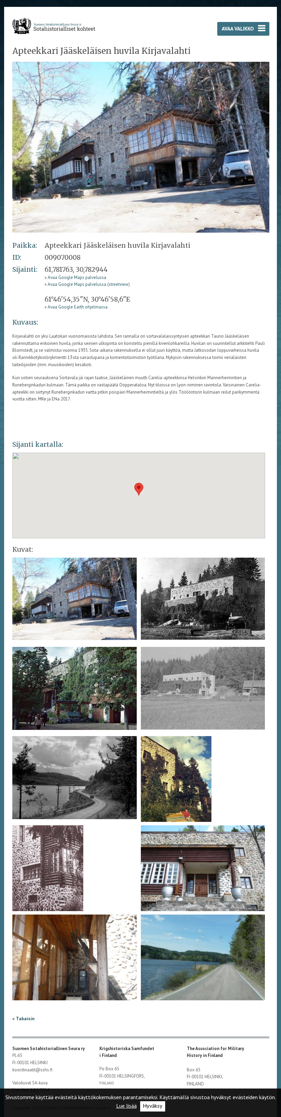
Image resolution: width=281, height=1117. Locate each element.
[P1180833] (203, 874)
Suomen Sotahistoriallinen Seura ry (49, 1048)
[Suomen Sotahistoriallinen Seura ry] (53, 26)
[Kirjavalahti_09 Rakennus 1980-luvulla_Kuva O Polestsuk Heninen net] (176, 786)
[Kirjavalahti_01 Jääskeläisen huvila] (140, 147)
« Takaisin (23, 1018)
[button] (139, 489)
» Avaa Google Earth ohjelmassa (76, 307)
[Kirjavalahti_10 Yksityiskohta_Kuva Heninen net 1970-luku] (47, 876)
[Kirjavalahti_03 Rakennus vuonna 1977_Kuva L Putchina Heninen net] (74, 691)
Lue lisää (126, 1105)
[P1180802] (203, 963)
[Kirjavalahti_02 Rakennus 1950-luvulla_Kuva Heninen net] (203, 601)
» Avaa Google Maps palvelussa (75, 277)
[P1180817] (74, 963)
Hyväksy (152, 1106)
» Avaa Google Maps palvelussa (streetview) (87, 284)
